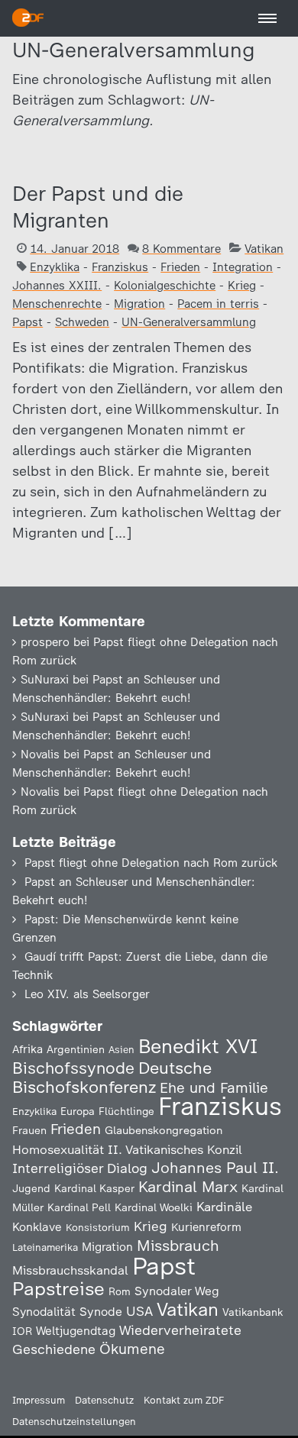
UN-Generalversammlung (188, 322)
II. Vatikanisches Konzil (175, 1149)
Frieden (180, 267)
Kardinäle (224, 1206)
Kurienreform (206, 1227)
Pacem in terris (218, 304)
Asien (121, 1049)
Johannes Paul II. (215, 1167)
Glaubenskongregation (163, 1130)
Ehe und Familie (214, 1088)
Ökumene (132, 1349)
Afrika (27, 1049)
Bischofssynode (73, 1068)
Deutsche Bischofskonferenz (112, 1077)
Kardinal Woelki (154, 1207)
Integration (242, 267)
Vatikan (264, 249)
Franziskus (120, 267)
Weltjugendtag (75, 1330)
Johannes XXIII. (57, 285)
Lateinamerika (45, 1247)
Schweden (82, 322)
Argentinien (76, 1049)
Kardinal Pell (79, 1207)
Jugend (31, 1188)
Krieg (242, 285)
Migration (139, 304)
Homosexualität (58, 1149)
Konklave (37, 1227)
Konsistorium (98, 1227)
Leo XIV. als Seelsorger (87, 994)
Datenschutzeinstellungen (74, 1421)
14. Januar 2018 (74, 249)
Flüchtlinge (126, 1111)
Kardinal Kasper (94, 1188)
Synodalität (44, 1311)
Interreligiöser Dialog (79, 1168)
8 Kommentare (181, 249)
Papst (27, 322)
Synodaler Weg (176, 1291)
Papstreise (58, 1289)
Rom (120, 1291)
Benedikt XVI (198, 1046)
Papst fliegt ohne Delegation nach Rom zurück (150, 863)
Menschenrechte (57, 304)
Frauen (29, 1130)
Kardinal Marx (188, 1187)
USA (139, 1311)
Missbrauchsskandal (70, 1270)
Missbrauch (178, 1245)
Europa (77, 1111)
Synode (100, 1311)
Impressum (38, 1400)
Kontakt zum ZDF (184, 1400)
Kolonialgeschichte (164, 285)
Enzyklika (54, 267)
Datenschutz (104, 1400)
